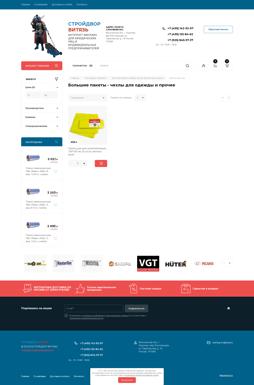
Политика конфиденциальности (37, 350)
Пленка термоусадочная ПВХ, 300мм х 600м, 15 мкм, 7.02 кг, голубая (38, 238)
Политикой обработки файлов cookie (142, 375)
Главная (25, 4)
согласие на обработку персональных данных (105, 315)
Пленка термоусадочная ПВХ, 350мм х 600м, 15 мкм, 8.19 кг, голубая (38, 204)
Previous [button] (224, 263)
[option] (35, 264)
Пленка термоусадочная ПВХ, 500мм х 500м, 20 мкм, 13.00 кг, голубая (38, 171)
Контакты (82, 4)
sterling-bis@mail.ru (222, 342)
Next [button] (230, 263)
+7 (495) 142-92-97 (180, 28)
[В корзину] (55, 171)
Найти (187, 65)
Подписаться (136, 308)
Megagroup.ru (226, 375)
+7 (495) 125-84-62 (180, 34)
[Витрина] (229, 97)
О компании (40, 4)
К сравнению (72, 110)
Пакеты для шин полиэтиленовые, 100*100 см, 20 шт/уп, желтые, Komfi (87, 151)
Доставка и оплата (62, 4)
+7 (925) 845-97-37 (180, 40)
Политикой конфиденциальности (86, 318)
